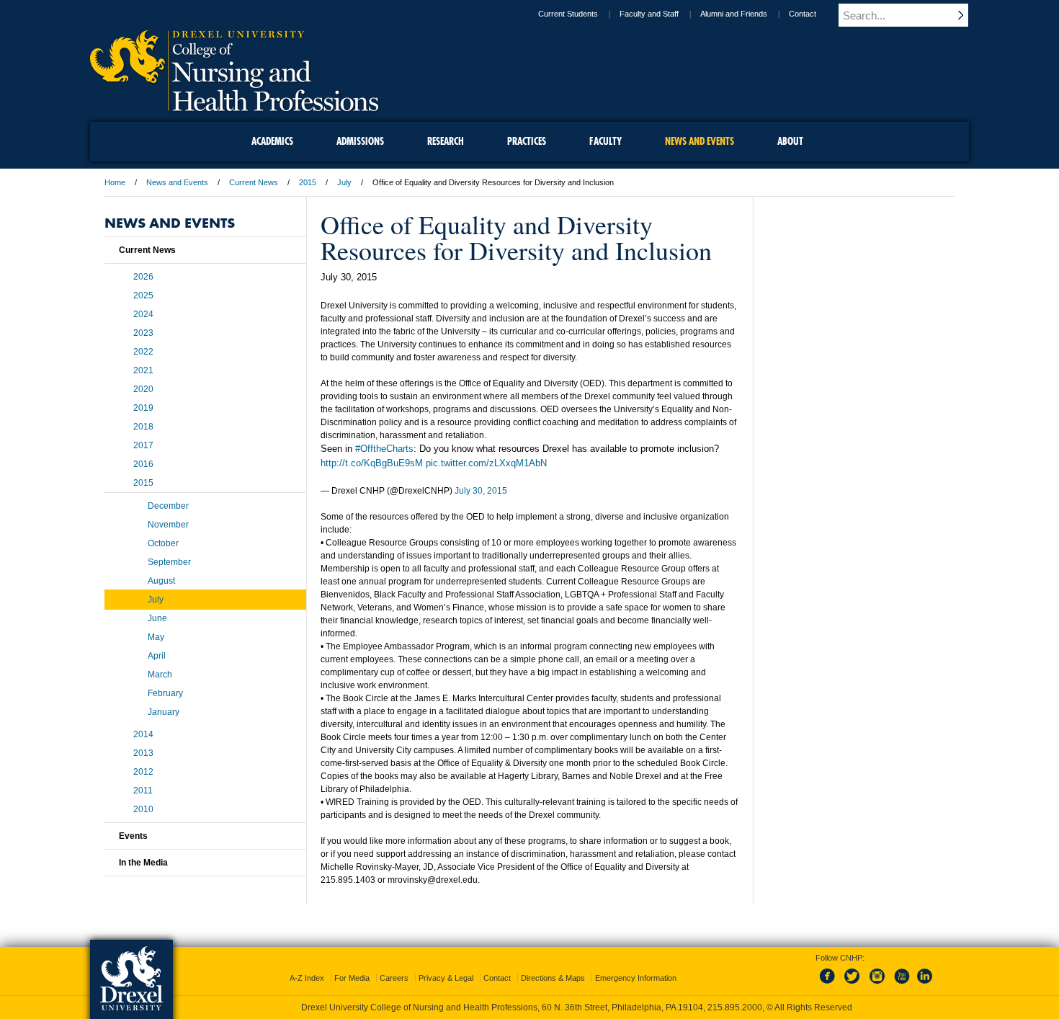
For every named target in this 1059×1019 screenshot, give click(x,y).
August (161, 581)
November (168, 525)
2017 (143, 445)
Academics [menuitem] (272, 141)
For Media (352, 978)
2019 (143, 408)
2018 (143, 427)
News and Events (177, 182)
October (163, 543)
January (163, 712)
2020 (143, 389)
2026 (143, 277)
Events (133, 836)
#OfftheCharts (384, 448)
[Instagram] (877, 984)
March (160, 674)
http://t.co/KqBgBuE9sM (372, 463)
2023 (143, 333)
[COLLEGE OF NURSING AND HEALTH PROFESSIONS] (234, 106)
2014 (143, 734)
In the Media (143, 863)
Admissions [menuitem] (360, 141)
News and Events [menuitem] (699, 141)
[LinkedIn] (925, 984)
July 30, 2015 (481, 491)
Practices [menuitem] (526, 141)
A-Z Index (307, 978)
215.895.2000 (734, 1007)
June (157, 618)
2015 (307, 182)
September (169, 562)
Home (114, 182)
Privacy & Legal (446, 978)
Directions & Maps (553, 978)
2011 (143, 791)
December (168, 506)
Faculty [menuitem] (605, 141)
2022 (143, 352)
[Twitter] (853, 984)
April (157, 656)
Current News (253, 182)
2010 (143, 809)
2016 (143, 464)
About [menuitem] (790, 141)
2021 (143, 370)
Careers (394, 978)
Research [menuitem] (445, 141)
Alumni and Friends (733, 13)
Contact (802, 13)
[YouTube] (901, 984)
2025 (143, 295)
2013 (143, 753)
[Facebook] (830, 984)
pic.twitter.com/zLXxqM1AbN (486, 463)
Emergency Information (635, 978)
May (156, 637)
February (165, 693)
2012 (143, 772)
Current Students (568, 13)
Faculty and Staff (649, 13)
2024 (143, 314)
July (344, 182)
